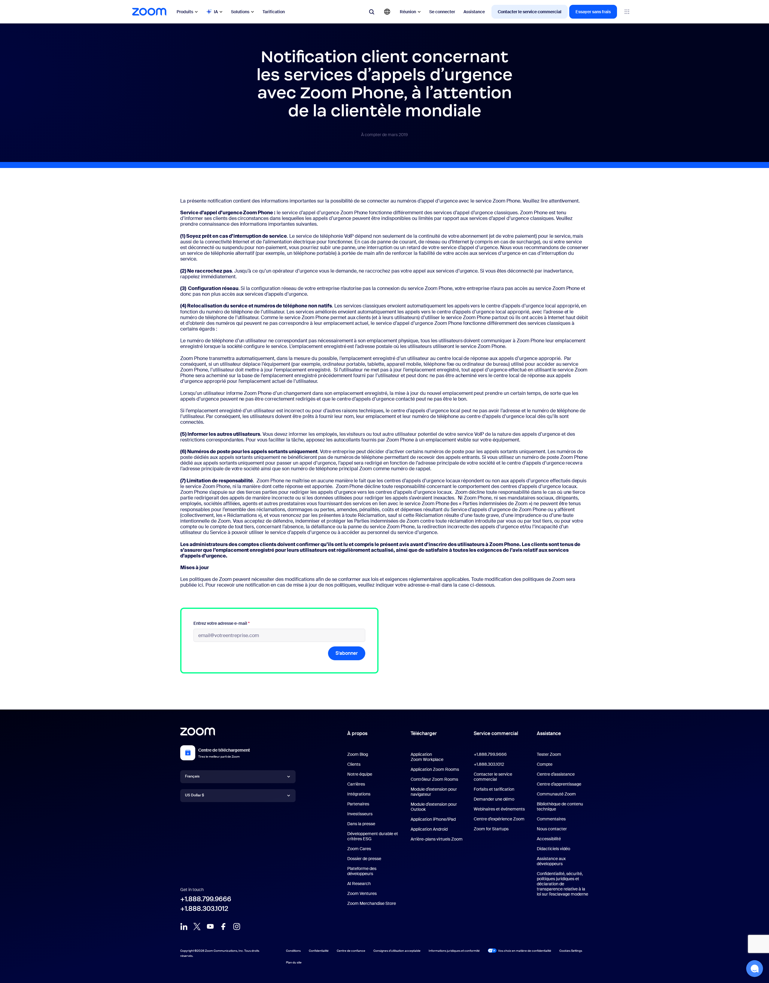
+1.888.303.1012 (204, 908)
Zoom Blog (357, 754)
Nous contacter (552, 829)
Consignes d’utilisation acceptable (397, 951)
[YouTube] (210, 926)
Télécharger (424, 733)
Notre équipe (359, 774)
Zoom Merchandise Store (371, 903)
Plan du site (294, 962)
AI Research (359, 883)
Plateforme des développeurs (361, 871)
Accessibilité (549, 838)
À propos (357, 733)
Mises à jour (194, 567)
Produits (185, 11)
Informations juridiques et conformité (454, 951)
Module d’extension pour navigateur (434, 791)
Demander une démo (494, 799)
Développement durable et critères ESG (372, 836)
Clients (353, 764)
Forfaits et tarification (494, 789)
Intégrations (358, 794)
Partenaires (358, 804)
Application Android (429, 829)
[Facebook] (223, 926)
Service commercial (496, 733)
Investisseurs (359, 814)
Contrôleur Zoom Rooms (434, 779)
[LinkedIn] (183, 926)
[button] (754, 968)
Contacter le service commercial (529, 11)
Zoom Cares (359, 848)
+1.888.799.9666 (205, 899)
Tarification (274, 11)
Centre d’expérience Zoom (499, 819)
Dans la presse (361, 823)
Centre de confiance (351, 951)
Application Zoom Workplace (427, 757)
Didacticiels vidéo (553, 848)
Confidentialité (319, 951)
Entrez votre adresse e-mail (221, 623)
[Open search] (372, 12)
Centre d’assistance (556, 774)
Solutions (240, 11)
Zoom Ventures (362, 893)
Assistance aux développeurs (551, 861)
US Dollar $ (194, 795)
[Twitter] (197, 926)
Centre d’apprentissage (559, 784)
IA (216, 11)
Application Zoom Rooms (435, 769)
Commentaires (551, 819)
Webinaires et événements (499, 809)
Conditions (293, 951)
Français (192, 776)
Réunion (408, 11)
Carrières (356, 784)
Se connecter (442, 11)
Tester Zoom (549, 754)
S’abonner (347, 653)
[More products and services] (627, 11)
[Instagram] (236, 926)
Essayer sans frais (593, 11)
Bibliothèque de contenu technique (560, 806)
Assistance (474, 11)
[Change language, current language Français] (387, 12)
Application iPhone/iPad (433, 819)
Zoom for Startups (491, 829)
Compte (544, 764)
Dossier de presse (364, 858)
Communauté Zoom (556, 794)
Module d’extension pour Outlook (434, 806)
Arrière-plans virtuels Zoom (437, 839)
